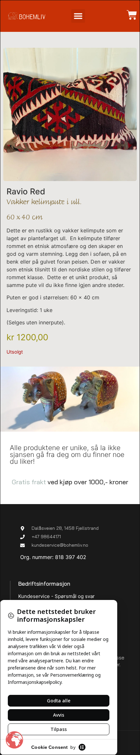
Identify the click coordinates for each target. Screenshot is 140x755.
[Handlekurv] (128, 15)
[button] (78, 16)
